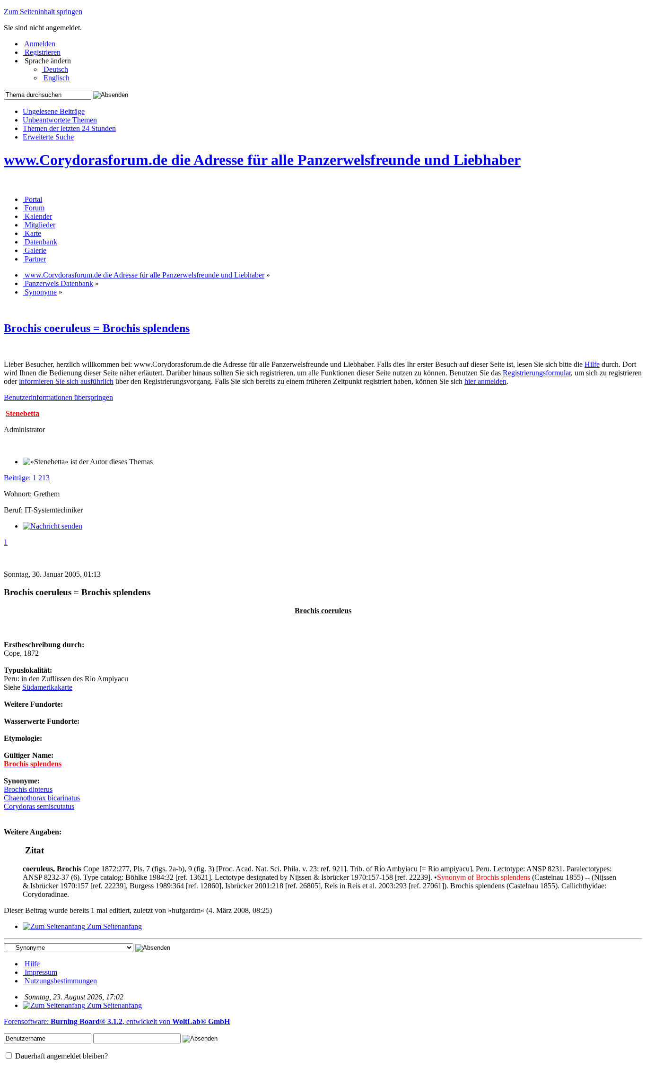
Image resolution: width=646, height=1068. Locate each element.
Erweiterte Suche (48, 137)
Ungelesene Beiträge (54, 111)
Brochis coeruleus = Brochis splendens (97, 328)
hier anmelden (485, 381)
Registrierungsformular (537, 373)
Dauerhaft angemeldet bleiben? (60, 1056)
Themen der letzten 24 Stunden (69, 128)
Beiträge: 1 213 (27, 478)
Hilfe (592, 364)
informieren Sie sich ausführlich (66, 381)
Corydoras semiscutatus (39, 806)
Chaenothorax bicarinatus (42, 798)
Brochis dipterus (28, 789)
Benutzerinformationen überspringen (58, 397)
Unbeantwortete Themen (60, 120)
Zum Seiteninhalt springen (43, 12)
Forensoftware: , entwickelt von (117, 1021)
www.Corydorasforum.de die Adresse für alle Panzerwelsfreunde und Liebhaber (262, 159)
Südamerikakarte (47, 687)
